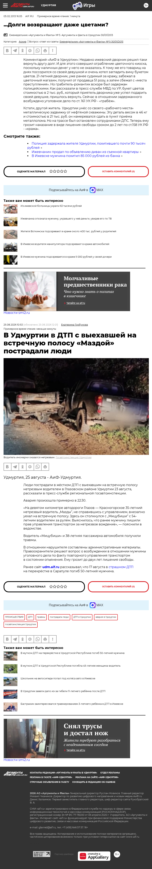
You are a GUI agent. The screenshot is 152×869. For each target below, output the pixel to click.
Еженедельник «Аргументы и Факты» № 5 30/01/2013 (91, 41)
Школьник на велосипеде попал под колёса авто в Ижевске (58, 678)
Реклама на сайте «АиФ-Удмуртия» (97, 777)
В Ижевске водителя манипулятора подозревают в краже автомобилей (65, 244)
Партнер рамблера (64, 854)
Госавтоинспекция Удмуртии (73, 457)
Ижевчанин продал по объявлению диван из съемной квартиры (85, 152)
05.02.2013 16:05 (13, 16)
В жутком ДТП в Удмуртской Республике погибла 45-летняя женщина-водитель (71, 665)
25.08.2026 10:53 (13, 324)
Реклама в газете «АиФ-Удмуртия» (51, 777)
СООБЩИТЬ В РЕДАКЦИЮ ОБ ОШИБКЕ (93, 782)
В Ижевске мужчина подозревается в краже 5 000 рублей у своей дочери (66, 256)
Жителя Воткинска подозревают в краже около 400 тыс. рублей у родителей (68, 231)
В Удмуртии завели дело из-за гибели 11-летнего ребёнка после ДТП (63, 691)
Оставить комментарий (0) (118, 171)
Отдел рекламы (110, 772)
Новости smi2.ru (17, 313)
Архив (22, 41)
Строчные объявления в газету (49, 782)
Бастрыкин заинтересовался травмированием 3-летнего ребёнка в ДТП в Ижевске (72, 703)
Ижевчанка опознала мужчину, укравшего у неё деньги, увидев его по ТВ (66, 218)
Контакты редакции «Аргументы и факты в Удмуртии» (63, 772)
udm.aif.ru (50, 567)
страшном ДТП (121, 567)
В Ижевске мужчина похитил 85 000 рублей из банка (76, 156)
